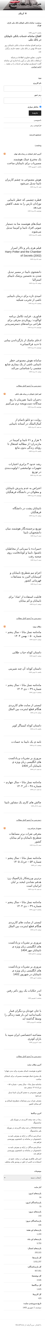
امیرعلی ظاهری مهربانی (31, 1159)
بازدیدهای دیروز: (34, 1212)
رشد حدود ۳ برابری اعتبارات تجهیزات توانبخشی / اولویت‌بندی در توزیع (23, 467)
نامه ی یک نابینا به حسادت (26, 741)
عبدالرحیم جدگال (34, 1147)
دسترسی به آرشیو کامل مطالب (28, 386)
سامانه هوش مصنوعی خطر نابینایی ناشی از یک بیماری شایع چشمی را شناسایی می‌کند (23, 364)
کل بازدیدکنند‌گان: (34, 1267)
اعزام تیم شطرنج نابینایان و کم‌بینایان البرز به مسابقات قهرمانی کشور (25, 576)
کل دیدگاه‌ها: (36, 1285)
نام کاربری (37, 83)
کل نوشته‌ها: (36, 1276)
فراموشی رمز (35, 125)
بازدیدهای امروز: (34, 1193)
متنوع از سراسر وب (34, 828)
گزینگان (21, 14)
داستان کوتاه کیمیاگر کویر (26, 725)
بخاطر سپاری (33, 107)
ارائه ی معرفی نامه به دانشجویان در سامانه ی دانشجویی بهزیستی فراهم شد (24, 1139)
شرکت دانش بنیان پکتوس (25, 3)
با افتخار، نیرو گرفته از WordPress (28, 1325)
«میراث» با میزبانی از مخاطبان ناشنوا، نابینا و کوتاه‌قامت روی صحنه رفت (23, 552)
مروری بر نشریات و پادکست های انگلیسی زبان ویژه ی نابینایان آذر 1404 (24, 762)
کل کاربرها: (36, 1294)
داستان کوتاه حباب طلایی (26, 652)
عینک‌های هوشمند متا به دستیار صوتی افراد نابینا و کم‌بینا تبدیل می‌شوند (23, 227)
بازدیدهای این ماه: (34, 1239)
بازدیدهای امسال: (34, 1248)
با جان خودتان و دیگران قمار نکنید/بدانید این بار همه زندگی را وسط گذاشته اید (23, 1014)
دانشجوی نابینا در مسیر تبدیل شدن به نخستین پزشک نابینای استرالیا (24, 275)
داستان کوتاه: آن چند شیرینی (24, 668)
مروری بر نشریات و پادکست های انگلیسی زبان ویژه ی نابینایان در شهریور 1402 (24, 970)
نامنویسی (37, 120)
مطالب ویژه (37, 627)
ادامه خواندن (36, 67)
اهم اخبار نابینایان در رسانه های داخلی (28, 394)
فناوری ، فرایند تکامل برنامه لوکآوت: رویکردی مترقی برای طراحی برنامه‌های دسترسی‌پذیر (23, 320)
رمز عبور (37, 95)
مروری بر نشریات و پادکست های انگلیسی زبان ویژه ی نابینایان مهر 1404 (24, 946)
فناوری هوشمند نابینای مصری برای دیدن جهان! (23, 1071)
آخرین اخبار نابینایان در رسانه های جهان (27, 154)
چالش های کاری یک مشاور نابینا (22, 802)
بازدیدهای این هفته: (33, 1230)
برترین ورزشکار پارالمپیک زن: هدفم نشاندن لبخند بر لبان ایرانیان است (24, 882)
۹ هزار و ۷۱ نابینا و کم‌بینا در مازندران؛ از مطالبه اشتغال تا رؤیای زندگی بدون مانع (24, 443)
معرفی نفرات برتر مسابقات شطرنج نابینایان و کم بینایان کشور (25, 837)
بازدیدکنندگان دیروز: (33, 1221)
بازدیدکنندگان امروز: (33, 1202)
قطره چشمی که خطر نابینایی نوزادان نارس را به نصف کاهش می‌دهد (23, 203)
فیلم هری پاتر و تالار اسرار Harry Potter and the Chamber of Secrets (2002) (23, 251)
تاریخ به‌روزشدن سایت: (32, 1303)
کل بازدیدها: (36, 1258)
